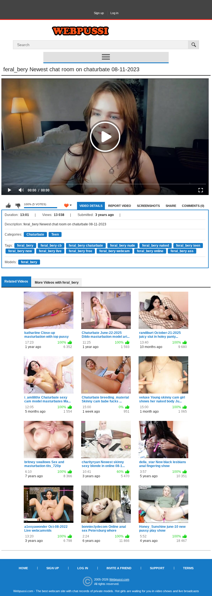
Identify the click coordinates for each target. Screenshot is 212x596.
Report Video (119, 205)
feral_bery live (50, 251)
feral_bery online (150, 251)
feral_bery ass (182, 251)
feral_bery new (20, 251)
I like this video (8, 205)
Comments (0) (193, 205)
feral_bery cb (51, 245)
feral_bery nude (122, 245)
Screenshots (148, 205)
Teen (55, 234)
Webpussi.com (119, 579)
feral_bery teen (188, 245)
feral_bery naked (155, 245)
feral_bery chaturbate (86, 245)
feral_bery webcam (114, 251)
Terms (188, 568)
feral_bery (25, 245)
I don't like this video (17, 205)
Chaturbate (35, 234)
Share (171, 205)
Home (23, 568)
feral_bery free (80, 251)
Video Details (91, 205)
